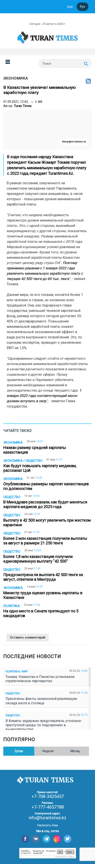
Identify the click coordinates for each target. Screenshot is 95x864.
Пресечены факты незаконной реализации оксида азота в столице (41, 701)
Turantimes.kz (60, 173)
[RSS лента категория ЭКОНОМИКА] (88, 81)
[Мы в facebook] (25, 839)
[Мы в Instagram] (57, 839)
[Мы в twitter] (68, 839)
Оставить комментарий (27, 637)
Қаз (70, 6)
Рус (82, 6)
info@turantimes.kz (47, 817)
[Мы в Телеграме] (46, 839)
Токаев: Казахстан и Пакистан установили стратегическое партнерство (40, 679)
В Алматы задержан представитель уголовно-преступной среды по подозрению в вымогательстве (44, 725)
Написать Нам (47, 825)
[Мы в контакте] (36, 839)
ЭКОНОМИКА (15, 78)
